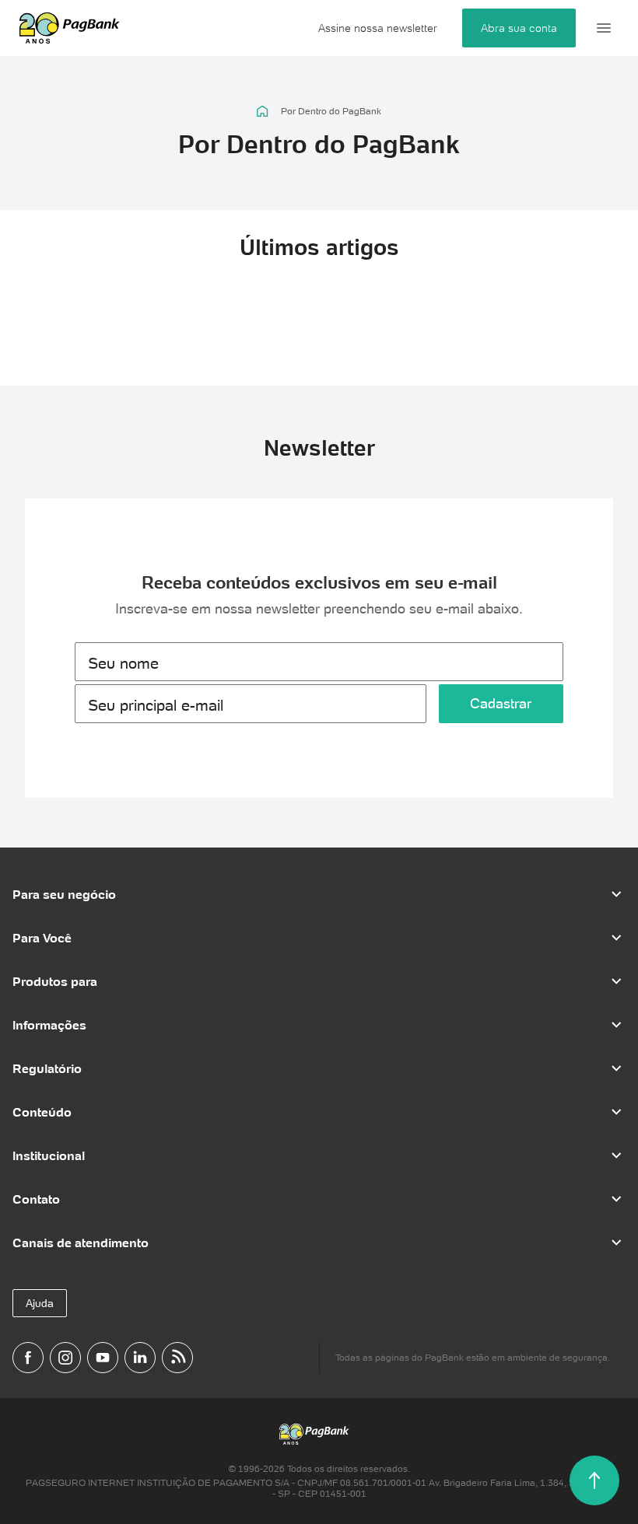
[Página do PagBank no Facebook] (28, 1357)
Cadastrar (500, 703)
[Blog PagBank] (177, 1357)
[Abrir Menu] (603, 28)
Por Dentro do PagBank (331, 111)
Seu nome (123, 663)
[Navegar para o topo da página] (594, 1480)
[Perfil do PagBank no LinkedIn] (140, 1357)
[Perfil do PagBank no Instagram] (65, 1357)
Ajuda (40, 1303)
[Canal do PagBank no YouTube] (102, 1357)
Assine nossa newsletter (377, 28)
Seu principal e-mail (155, 705)
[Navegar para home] (262, 111)
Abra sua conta (519, 28)
